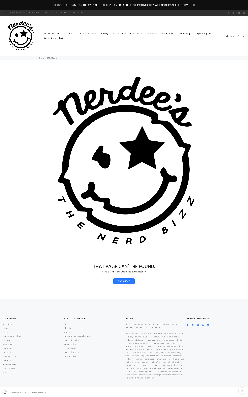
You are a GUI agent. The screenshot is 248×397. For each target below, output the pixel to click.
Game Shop (8, 348)
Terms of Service (71, 352)
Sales (5, 332)
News (5, 328)
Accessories (8, 344)
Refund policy (70, 356)
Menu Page (8, 324)
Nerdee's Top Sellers (12, 336)
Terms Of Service (71, 340)
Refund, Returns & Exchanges (77, 336)
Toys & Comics (9, 356)
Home (41, 58)
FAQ (5, 372)
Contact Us (69, 332)
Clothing (6, 340)
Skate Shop (8, 360)
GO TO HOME (124, 281)
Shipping (68, 328)
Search (67, 324)
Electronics (7, 352)
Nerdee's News (70, 348)
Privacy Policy (70, 344)
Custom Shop (9, 368)
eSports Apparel (10, 364)
